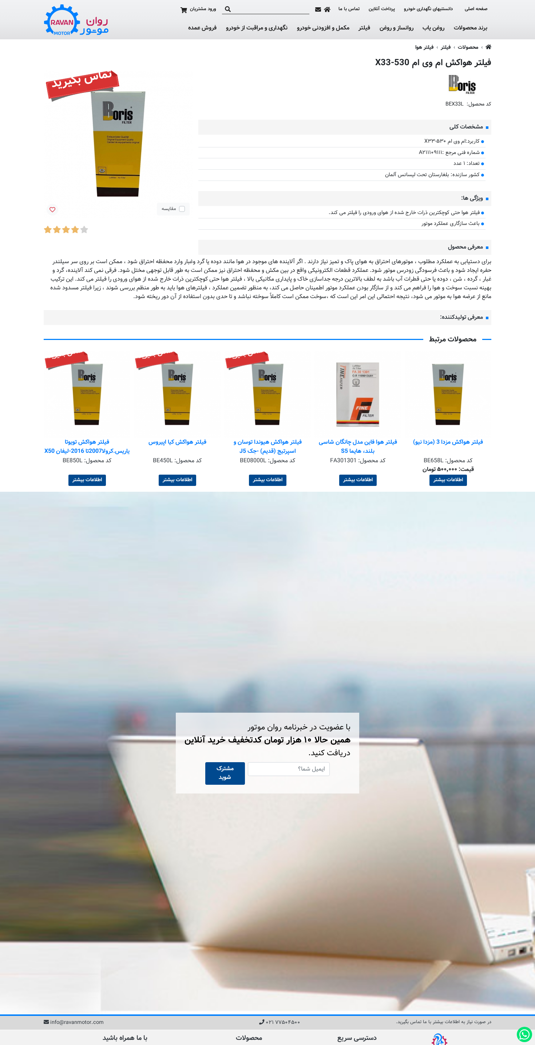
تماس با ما (349, 9)
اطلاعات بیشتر (445, 480)
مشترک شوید (225, 773)
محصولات (468, 47)
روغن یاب (433, 28)
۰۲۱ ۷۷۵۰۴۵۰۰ (283, 1023)
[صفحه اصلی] (327, 9)
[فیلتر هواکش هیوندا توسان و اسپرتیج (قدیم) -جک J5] (355, 394)
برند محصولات (470, 28)
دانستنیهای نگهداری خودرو (428, 9)
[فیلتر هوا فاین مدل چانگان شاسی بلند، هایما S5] (446, 394)
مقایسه (169, 209)
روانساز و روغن (396, 28)
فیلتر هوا (424, 47)
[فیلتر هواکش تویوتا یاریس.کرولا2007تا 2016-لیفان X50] (175, 394)
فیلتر (364, 28)
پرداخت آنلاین (382, 9)
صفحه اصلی (476, 9)
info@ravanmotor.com (77, 1023)
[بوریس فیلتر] (462, 84)
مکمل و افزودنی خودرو (323, 28)
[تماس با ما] (318, 9)
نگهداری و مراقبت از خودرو (257, 28)
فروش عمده (202, 28)
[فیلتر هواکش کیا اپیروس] (265, 394)
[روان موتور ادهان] (76, 19)
